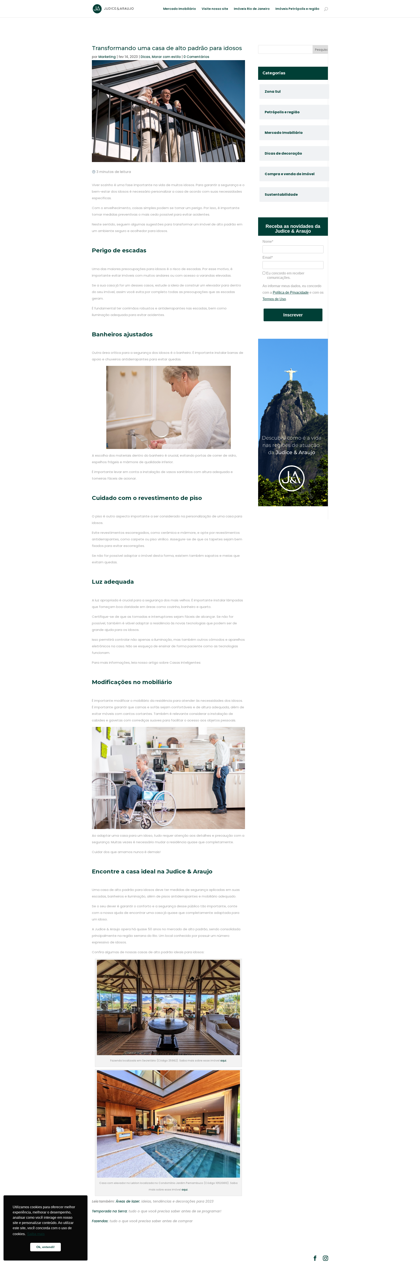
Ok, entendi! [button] (45, 1247)
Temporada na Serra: (110, 1211)
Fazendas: (101, 1221)
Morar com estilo (166, 56)
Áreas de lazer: (128, 1201)
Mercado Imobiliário (179, 9)
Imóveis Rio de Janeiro (252, 9)
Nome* (267, 241)
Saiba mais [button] (36, 1234)
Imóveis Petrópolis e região (297, 9)
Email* (267, 257)
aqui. (223, 1060)
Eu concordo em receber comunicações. (284, 275)
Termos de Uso (274, 299)
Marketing (107, 56)
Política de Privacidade (291, 292)
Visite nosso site (215, 9)
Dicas (145, 56)
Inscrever (293, 315)
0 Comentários (196, 56)
